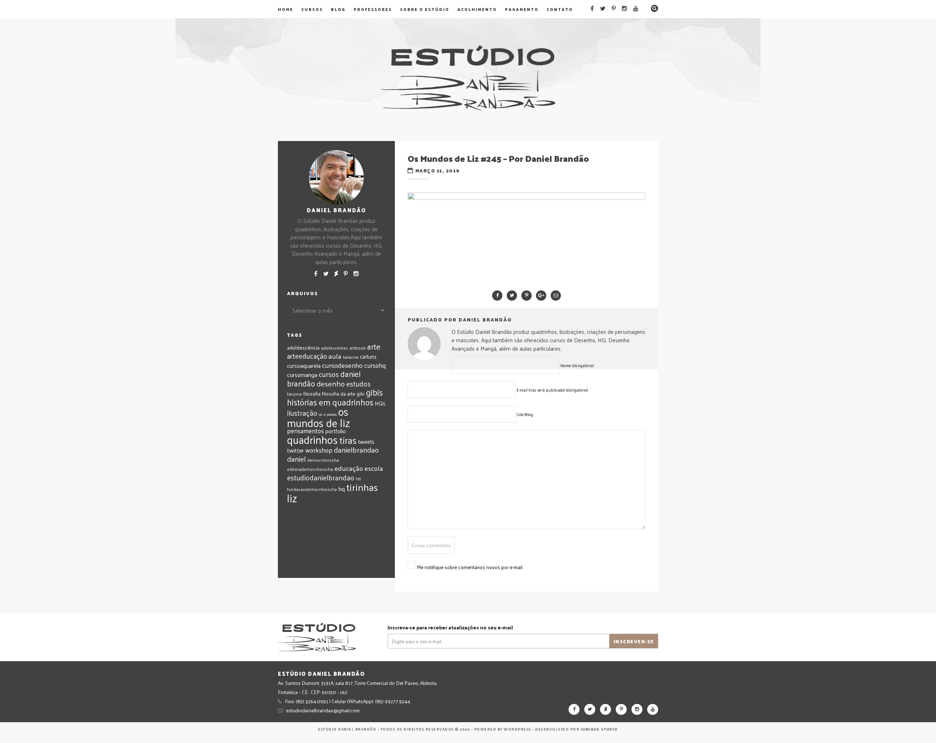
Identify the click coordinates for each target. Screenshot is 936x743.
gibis (374, 392)
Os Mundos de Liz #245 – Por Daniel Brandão (498, 158)
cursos (329, 374)
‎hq (341, 488)
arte (373, 346)
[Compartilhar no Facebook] (497, 295)
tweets (366, 442)
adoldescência (303, 347)
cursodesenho (342, 365)
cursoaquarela (304, 365)
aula (334, 356)
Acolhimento (477, 9)
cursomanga (302, 374)
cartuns (368, 356)
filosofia (312, 393)
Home (285, 9)
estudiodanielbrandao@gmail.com (323, 710)
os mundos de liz (318, 417)
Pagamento (522, 9)
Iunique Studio (599, 729)
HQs (380, 403)
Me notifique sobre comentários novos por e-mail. (470, 567)
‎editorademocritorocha (310, 469)
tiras (347, 440)
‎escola (374, 468)
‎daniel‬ (296, 458)
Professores (373, 9)
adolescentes (334, 348)
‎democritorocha (323, 460)
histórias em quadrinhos (330, 402)
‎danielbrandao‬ (356, 449)
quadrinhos (312, 439)
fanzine (294, 394)
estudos (358, 383)
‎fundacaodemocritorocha (312, 489)
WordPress (517, 729)
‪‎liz (292, 497)
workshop (318, 450)
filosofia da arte (338, 393)
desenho (331, 383)
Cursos (312, 9)
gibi (360, 393)
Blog (338, 9)
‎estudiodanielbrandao (320, 477)
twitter (295, 450)
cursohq (375, 365)
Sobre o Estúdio (424, 9)
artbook (358, 348)
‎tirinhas (362, 487)
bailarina (350, 357)
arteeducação (307, 356)
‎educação (349, 468)
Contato (560, 9)
